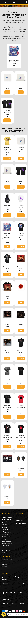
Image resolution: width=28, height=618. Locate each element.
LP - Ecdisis (20, 86)
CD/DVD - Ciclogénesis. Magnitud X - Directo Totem (14, 62)
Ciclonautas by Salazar (7, 150)
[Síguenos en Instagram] (11, 592)
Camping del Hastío (7, 407)
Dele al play (7, 379)
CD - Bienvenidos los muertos (7, 323)
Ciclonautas (14, 58)
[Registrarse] (24, 583)
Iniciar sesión (5, 569)
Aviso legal (4, 562)
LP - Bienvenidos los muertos (20, 323)
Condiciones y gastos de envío (20, 516)
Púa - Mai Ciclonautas (7, 495)
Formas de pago (19, 520)
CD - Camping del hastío (21, 267)
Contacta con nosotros (21, 523)
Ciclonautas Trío (21, 350)
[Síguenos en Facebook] (3, 592)
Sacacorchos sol (21, 379)
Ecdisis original (7, 112)
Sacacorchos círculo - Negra (20, 438)
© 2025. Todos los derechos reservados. (18, 604)
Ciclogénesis (21, 235)
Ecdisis (7, 207)
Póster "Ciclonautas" (7, 467)
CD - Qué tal (7, 350)
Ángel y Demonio (7, 266)
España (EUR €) (6, 599)
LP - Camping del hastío (7, 295)
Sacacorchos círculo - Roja (20, 408)
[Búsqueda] (5, 2)
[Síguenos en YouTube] (14, 592)
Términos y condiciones (4, 565)
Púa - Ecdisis (21, 207)
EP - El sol (21, 295)
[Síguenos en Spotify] (21, 592)
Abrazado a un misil (7, 437)
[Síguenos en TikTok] (17, 592)
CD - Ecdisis (7, 86)
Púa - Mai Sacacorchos (21, 467)
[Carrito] (25, 2)
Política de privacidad (7, 559)
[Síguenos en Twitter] (7, 593)
